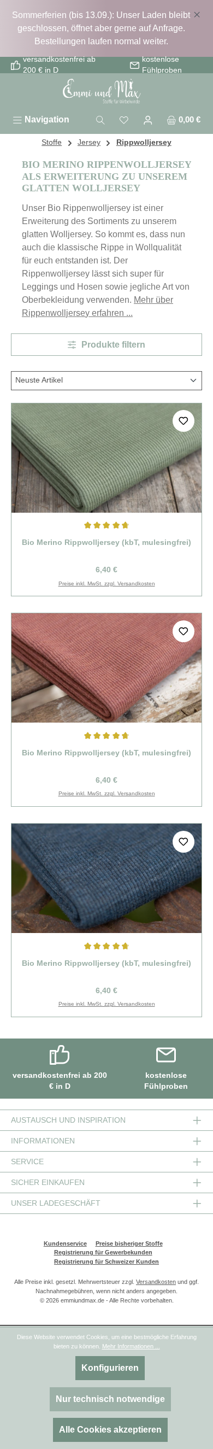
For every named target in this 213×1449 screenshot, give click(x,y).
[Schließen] (196, 12)
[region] (106, 28)
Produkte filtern (112, 344)
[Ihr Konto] (148, 119)
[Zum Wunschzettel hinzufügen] (183, 421)
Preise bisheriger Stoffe (129, 1243)
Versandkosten (156, 1281)
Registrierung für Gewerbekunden (103, 1252)
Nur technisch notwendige (110, 1399)
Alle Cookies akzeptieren (110, 1429)
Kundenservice (65, 1243)
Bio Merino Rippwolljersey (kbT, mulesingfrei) (106, 542)
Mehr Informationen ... (131, 1346)
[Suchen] (100, 119)
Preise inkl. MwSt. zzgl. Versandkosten (106, 583)
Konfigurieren (110, 1367)
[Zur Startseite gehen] (106, 92)
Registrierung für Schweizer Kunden (106, 1261)
